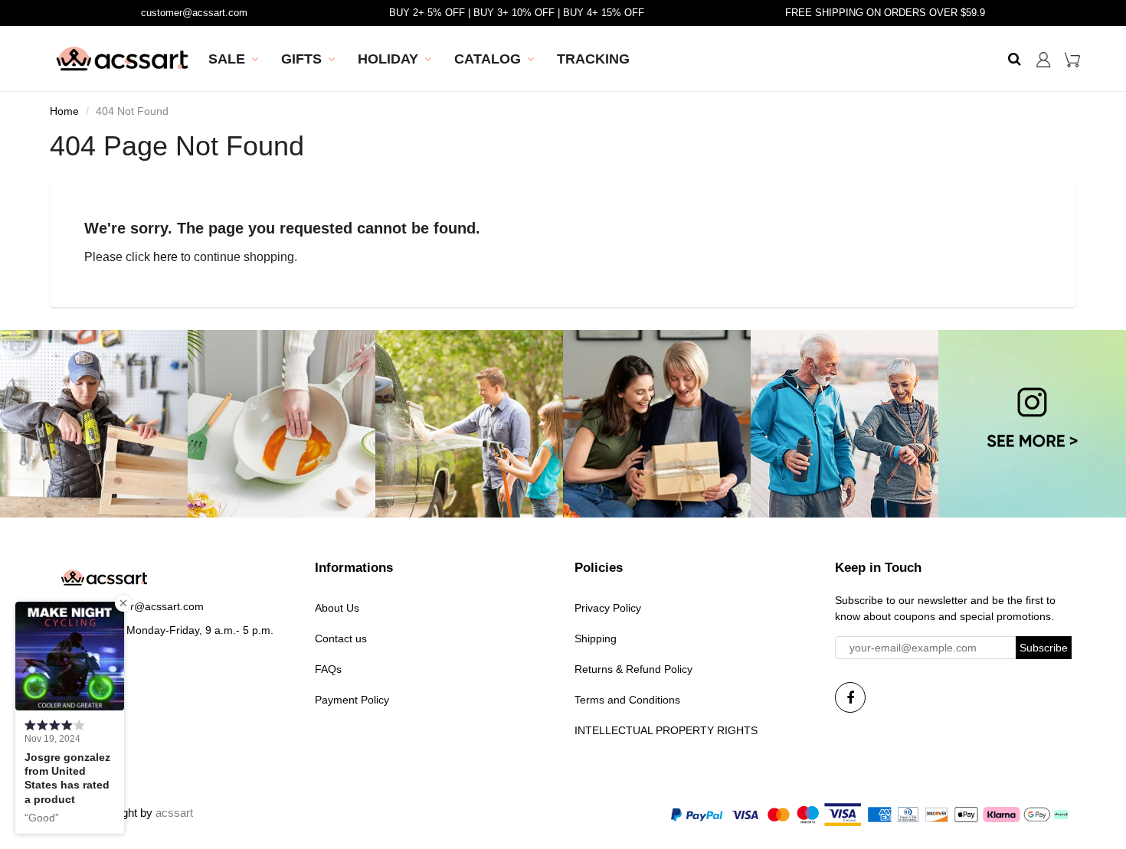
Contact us (341, 638)
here (165, 256)
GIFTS (301, 59)
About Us (337, 608)
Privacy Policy (607, 608)
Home (64, 111)
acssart (174, 812)
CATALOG (487, 59)
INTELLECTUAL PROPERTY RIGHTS (666, 730)
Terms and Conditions (627, 700)
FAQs (328, 669)
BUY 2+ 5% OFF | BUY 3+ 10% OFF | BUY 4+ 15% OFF (516, 12)
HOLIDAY (388, 59)
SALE (226, 59)
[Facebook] (850, 697)
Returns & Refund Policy (633, 669)
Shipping (595, 638)
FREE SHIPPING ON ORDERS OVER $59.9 (885, 12)
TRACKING (593, 59)
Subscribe (1044, 648)
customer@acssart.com (194, 12)
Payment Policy (352, 700)
